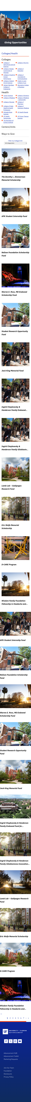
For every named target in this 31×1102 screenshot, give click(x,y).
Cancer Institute (8, 95)
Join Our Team (9, 1068)
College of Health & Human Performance (9, 77)
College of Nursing (8, 102)
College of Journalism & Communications (22, 77)
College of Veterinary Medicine (23, 107)
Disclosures (8, 1074)
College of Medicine (9, 98)
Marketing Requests (11, 1059)
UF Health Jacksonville (7, 117)
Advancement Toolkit (11, 1056)
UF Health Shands (23, 112)
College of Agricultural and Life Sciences (9, 64)
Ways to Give (8, 133)
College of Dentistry (23, 95)
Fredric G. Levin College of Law (22, 82)
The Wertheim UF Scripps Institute (8, 121)
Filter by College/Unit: (15, 141)
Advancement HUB (10, 1053)
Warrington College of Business (23, 86)
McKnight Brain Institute (7, 113)
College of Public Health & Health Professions (8, 108)
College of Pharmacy (21, 103)
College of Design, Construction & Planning (8, 70)
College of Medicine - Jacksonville (23, 99)
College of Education (21, 70)
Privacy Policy (9, 1077)
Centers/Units (8, 126)
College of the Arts (23, 63)
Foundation (8, 1071)
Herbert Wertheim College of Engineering (8, 87)
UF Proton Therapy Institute (23, 117)
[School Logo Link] (14, 1032)
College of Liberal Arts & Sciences (8, 82)
